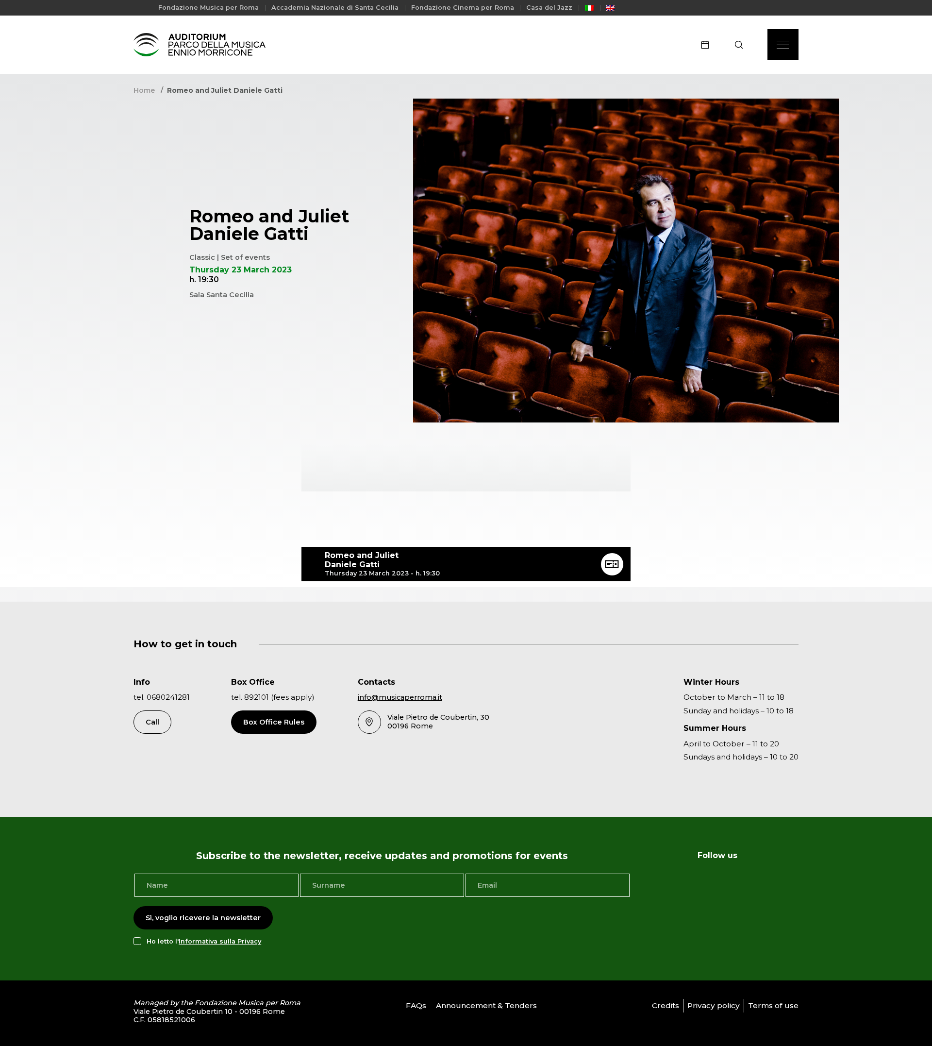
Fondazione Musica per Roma (208, 7)
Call (152, 722)
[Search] (742, 44)
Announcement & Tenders (486, 1005)
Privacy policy (713, 1005)
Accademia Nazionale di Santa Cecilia (335, 7)
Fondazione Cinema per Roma (462, 7)
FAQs (416, 1005)
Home (144, 90)
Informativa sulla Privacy (220, 941)
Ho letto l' (204, 941)
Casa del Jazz (549, 7)
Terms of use (773, 1005)
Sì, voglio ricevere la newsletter (203, 917)
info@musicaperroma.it (400, 697)
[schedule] (708, 44)
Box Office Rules (273, 722)
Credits (665, 1005)
